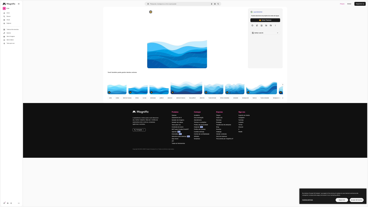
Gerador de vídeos (177, 122)
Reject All (342, 200)
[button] (139, 129)
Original (159, 12)
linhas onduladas (224, 98)
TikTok (240, 125)
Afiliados (196, 136)
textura (255, 98)
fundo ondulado (265, 98)
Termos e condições (200, 122)
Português (139, 130)
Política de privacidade (201, 125)
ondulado (235, 98)
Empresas (197, 139)
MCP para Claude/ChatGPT (180, 129)
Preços (342, 4)
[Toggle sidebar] (18, 3)
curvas (144, 98)
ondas (117, 98)
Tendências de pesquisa (223, 125)
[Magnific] (141, 112)
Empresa (219, 112)
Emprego (219, 122)
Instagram (241, 117)
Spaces (174, 115)
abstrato (202, 98)
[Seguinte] (282, 84)
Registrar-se (360, 4)
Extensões (176, 134)
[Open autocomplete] (147, 4)
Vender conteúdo (221, 134)
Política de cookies (199, 129)
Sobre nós (219, 117)
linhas (137, 98)
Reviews (218, 120)
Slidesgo (218, 132)
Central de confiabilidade (201, 134)
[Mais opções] (275, 25)
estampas (153, 98)
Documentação (198, 117)
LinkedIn (241, 122)
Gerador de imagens (178, 120)
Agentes (176, 132)
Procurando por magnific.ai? (224, 139)
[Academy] (7, 203)
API (173, 141)
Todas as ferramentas (178, 143)
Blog (217, 127)
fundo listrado (212, 98)
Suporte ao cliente (244, 115)
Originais (198, 127)
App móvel (175, 139)
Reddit (240, 132)
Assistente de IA (177, 117)
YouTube (241, 120)
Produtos (175, 112)
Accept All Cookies (357, 200)
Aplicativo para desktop (180, 136)
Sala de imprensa (221, 136)
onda (110, 98)
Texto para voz (176, 125)
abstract (170, 98)
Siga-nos (241, 112)
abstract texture (180, 98)
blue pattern (192, 98)
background (245, 98)
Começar (197, 112)
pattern (162, 98)
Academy (197, 115)
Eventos (218, 129)
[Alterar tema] (11, 203)
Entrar (349, 4)
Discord (240, 127)
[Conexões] (4, 203)
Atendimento (198, 120)
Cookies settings (199, 132)
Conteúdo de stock (177, 127)
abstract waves (127, 98)
